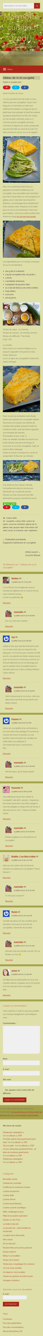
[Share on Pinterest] (7, 87)
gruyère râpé (18, 527)
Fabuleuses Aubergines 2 (13, 1132)
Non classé (8, 1239)
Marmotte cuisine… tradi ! (21, 27)
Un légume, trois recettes (14, 1272)
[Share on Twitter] (16, 87)
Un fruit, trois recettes (12, 1268)
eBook (12, 1136)
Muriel (14, 912)
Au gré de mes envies (26, 216)
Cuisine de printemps (12, 1203)
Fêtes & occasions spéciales (15, 1216)
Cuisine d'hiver (9, 1199)
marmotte (18, 612)
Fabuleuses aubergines (12, 1159)
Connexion (7, 1319)
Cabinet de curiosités (12, 1183)
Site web (7, 1079)
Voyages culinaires (11, 1280)
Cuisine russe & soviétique (14, 1207)
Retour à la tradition (11, 1256)
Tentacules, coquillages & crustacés (19, 1264)
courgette (10, 521)
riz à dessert (18, 530)
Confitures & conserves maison (16, 1187)
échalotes (21, 524)
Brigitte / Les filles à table (23, 856)
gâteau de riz (31, 524)
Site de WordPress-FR (12, 1331)
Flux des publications (12, 1323)
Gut (13, 637)
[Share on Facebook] (25, 87)
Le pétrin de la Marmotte (13, 1235)
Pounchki (15, 788)
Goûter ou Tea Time (11, 1220)
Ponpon (15, 719)
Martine (15, 578)
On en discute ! (9, 1243)
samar (14, 971)
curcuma (12, 524)
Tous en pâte (8, 1146)
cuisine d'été (20, 521)
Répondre (7, 603)
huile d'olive (30, 527)
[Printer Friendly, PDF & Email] (9, 503)
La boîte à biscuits (11, 1224)
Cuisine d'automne (11, 1191)
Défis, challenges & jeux (13, 1212)
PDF (20, 1136)
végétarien (32, 530)
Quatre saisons (9, 1252)
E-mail (6, 1069)
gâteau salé (7, 527)
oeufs (10, 530)
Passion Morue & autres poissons (17, 1248)
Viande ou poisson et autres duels (18, 1276)
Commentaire (10, 1023)
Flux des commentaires (13, 1327)
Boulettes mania (10, 1179)
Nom (5, 1059)
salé (26, 530)
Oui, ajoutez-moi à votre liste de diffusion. (18, 1091)
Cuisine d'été (11, 518)
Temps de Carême (11, 1260)
